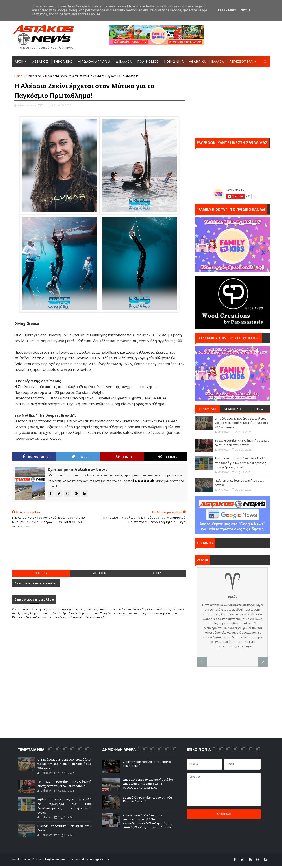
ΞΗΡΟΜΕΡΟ (63, 61)
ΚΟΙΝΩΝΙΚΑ (174, 61)
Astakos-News (22, 859)
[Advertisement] (100, 554)
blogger (41, 573)
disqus (156, 573)
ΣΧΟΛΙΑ (257, 409)
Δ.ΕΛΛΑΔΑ (124, 61)
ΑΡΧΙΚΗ (21, 61)
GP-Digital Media (189, 859)
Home (18, 76)
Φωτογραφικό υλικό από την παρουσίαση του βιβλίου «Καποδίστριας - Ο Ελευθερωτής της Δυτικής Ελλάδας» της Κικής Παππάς (147, 821)
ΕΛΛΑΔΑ (217, 61)
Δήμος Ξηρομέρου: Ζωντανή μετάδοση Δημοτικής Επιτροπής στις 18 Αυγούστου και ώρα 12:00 (149, 783)
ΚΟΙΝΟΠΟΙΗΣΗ (39, 457)
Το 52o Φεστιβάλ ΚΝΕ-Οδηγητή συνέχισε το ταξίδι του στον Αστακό (242, 443)
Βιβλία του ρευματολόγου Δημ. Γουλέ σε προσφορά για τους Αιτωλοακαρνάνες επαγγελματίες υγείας (242, 462)
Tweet (84, 457)
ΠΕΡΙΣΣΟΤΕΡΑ (241, 61)
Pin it (127, 457)
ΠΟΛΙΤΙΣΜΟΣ (148, 61)
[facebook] (234, 859)
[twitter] (242, 859)
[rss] (265, 859)
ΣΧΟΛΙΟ (172, 457)
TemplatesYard (144, 859)
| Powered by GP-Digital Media (90, 859)
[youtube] (250, 859)
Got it (246, 10)
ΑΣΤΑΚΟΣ (40, 61)
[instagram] (257, 859)
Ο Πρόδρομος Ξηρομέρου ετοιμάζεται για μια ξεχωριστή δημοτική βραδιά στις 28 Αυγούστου (242, 422)
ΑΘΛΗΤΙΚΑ (197, 61)
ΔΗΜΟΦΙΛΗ (232, 409)
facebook (99, 573)
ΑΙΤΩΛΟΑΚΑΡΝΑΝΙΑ (94, 61)
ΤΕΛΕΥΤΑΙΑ (207, 409)
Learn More (227, 10)
